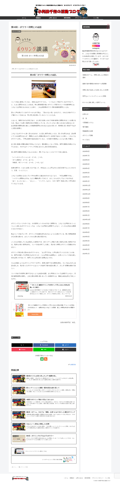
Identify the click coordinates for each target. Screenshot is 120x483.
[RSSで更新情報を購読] (45, 359)
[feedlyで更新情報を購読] (42, 359)
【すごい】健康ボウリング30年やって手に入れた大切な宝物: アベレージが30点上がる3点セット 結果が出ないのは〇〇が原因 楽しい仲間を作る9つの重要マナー (51, 307)
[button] (65, 349)
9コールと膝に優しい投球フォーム (94, 102)
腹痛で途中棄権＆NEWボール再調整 (95, 84)
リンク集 (107, 478)
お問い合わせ (79, 478)
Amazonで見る (35, 314)
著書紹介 (72, 478)
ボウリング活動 (16, 337)
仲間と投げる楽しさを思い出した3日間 (95, 90)
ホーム (66, 478)
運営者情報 (87, 478)
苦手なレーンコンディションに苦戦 (94, 96)
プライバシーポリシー (97, 478)
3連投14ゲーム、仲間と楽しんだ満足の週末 (95, 76)
